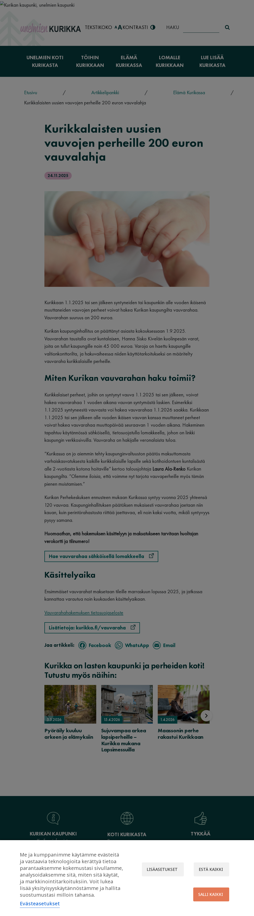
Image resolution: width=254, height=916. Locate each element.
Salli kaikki (210, 894)
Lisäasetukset (162, 869)
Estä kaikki (211, 869)
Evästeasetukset (40, 903)
